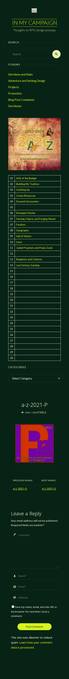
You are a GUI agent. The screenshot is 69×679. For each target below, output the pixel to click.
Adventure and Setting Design (26, 80)
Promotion (15, 93)
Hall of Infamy (23, 236)
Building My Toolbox (27, 184)
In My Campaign (34, 22)
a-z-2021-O (20, 488)
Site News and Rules (20, 74)
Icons (19, 242)
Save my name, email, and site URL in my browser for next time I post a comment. (34, 611)
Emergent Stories (25, 212)
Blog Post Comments (21, 99)
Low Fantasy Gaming (27, 265)
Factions (20, 224)
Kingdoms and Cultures (29, 259)
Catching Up (23, 189)
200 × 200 (31, 412)
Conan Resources (25, 195)
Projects (13, 87)
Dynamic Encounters (27, 201)
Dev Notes (14, 106)
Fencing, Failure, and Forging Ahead (35, 218)
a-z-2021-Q (49, 488)
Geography (22, 230)
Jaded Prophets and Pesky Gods (34, 247)
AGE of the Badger (26, 178)
